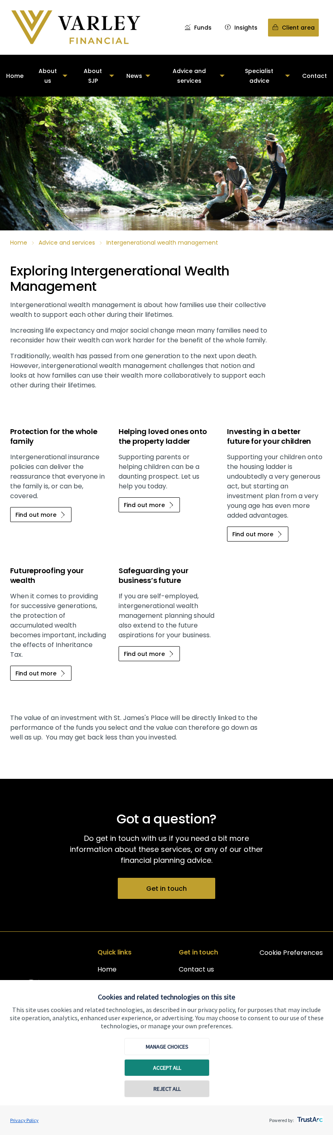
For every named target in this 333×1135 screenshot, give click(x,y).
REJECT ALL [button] (167, 1088)
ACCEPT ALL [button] (167, 1067)
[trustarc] (309, 1117)
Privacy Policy (24, 1120)
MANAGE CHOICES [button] (167, 1046)
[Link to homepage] (75, 27)
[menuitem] (15, 75)
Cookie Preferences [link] (291, 952)
